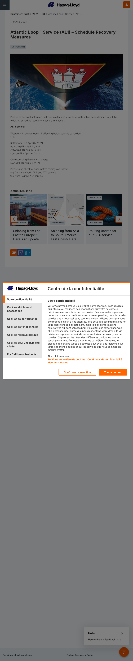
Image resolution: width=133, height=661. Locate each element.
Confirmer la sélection (77, 372)
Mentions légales (58, 362)
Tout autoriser (113, 372)
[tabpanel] (87, 332)
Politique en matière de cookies (66, 359)
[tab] (22, 299)
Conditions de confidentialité (104, 359)
